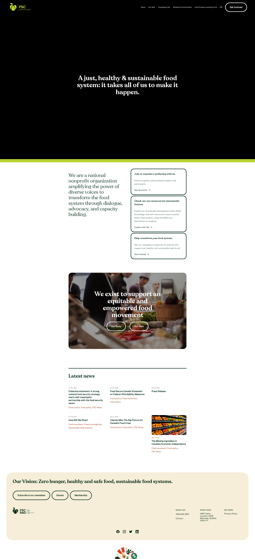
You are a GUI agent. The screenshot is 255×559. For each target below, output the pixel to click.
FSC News (97, 407)
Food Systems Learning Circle (206, 7)
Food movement (129, 398)
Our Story (116, 326)
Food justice (74, 407)
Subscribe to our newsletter (31, 495)
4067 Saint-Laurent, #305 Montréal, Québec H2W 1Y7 (208, 517)
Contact (179, 518)
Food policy (86, 407)
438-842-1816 (182, 514)
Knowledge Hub (164, 7)
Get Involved (236, 7)
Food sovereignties (93, 424)
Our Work (151, 7)
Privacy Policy (230, 513)
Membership (81, 495)
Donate (60, 495)
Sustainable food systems (80, 428)
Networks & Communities (182, 7)
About (143, 7)
